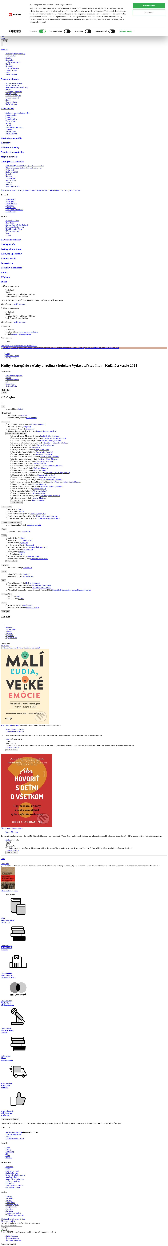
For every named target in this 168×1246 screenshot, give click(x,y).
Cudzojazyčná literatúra (12, 161)
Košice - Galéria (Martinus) (49, 457)
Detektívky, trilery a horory (15, 54)
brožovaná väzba (32, 608)
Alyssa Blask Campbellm (41, 585)
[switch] (67, 31)
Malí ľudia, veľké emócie (10, 725)
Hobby (8, 100)
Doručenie (9, 1167)
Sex (6, 382)
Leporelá (8, 129)
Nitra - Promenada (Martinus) (51, 480)
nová (20, 509)
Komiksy (8, 58)
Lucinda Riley (10, 212)
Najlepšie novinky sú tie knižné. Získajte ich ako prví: (20, 1223)
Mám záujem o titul (12, 186)
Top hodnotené (10, 629)
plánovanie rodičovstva (39, 559)
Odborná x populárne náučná (11, 522)
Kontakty (8, 1196)
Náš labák (9, 1211)
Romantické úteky (12, 221)
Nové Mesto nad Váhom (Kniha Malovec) (66, 482)
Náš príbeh (9, 1199)
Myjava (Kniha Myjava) (46, 475)
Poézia (7, 72)
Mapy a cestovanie (9, 157)
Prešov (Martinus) (39, 489)
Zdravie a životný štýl (13, 96)
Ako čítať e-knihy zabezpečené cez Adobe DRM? (19, 346)
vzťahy (22, 552)
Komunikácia (10, 384)
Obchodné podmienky (13, 1240)
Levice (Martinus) (39, 463)
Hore (3, 859)
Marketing (9, 1209)
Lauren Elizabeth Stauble (41, 588)
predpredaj (27, 427)
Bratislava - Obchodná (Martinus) (56, 443)
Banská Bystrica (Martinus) (49, 436)
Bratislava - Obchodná (13, 1132)
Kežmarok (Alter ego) (44, 454)
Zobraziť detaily (125, 31)
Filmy (3, 38)
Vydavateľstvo (6, 594)
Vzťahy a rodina (11, 94)
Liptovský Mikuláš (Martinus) (52, 466)
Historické (9, 66)
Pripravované (10, 178)
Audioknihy (9, 1152)
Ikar (18, 596)
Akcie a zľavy (10, 180)
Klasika (8, 64)
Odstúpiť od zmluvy (12, 1187)
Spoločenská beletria (12, 62)
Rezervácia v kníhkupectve (15, 1175)
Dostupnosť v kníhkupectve (16, 433)
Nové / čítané (6, 507)
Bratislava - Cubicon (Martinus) (54, 438)
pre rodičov (27, 568)
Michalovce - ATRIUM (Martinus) (57, 473)
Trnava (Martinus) (39, 493)
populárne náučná (34, 525)
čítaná (22, 511)
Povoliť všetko (149, 6)
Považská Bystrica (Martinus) (51, 486)
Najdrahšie (9, 634)
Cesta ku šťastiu (11, 386)
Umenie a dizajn (11, 102)
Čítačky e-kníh (8, 244)
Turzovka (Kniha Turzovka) (50, 496)
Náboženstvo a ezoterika (12, 152)
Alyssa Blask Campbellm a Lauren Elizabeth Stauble (71, 590)
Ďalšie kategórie (11, 74)
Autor (3, 580)
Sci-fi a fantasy (10, 56)
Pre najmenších (10, 115)
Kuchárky (6, 143)
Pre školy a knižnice (12, 1181)
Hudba (4, 272)
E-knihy (8, 1150)
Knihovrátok (10, 1203)
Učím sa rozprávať (12, 231)
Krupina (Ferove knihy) (45, 461)
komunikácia (28, 549)
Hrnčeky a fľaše (8, 258)
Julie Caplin (9, 201)
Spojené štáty (28, 576)
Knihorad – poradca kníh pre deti (17, 113)
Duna (7, 233)
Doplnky (4, 41)
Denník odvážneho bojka (14, 227)
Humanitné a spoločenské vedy (16, 87)
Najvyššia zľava (11, 638)
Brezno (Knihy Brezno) (45, 445)
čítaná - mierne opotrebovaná (46, 516)
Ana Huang (9, 206)
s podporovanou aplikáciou (28, 332)
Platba (7, 1169)
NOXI (21, 599)
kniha (20, 409)
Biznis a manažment (12, 85)
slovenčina (26, 531)
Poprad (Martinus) (39, 484)
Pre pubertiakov (11, 119)
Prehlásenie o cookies (13, 1213)
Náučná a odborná (10, 79)
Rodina (8, 378)
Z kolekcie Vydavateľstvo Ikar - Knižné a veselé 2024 (20, 648)
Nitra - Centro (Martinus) (47, 477)
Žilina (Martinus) (38, 500)
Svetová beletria (11, 70)
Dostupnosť (5, 422)
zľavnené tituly (31, 418)
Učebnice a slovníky (10, 147)
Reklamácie (9, 1183)
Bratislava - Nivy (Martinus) (50, 441)
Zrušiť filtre (5, 646)
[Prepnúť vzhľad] (2, 44)
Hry (2, 36)
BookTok (8, 184)
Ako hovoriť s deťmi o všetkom (12, 828)
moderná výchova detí (38, 547)
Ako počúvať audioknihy (14, 1179)
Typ (3, 406)
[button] (86, 743)
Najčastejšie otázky (12, 1173)
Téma (4, 535)
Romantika (9, 60)
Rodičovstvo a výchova (14, 376)
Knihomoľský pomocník (14, 1185)
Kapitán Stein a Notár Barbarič (16, 225)
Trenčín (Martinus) (40, 491)
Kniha (7, 739)
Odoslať (4, 1228)
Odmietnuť (149, 12)
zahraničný (25, 574)
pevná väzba (27, 605)
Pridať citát (5, 864)
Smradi (8, 235)
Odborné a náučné (12, 356)
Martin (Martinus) (39, 470)
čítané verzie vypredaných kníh (49, 518)
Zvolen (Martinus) (39, 498)
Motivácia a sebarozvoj (13, 83)
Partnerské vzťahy (12, 380)
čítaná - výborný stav (37, 514)
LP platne (5, 277)
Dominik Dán (10, 199)
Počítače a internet (12, 98)
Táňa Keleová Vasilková (14, 210)
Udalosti (8, 1136)
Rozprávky (9, 125)
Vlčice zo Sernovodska (9, 891)
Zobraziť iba (6, 413)
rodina (21, 538)
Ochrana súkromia (12, 1238)
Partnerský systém (12, 1205)
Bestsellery (9, 174)
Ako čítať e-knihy (11, 1177)
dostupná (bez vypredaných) (46, 431)
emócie (22, 554)
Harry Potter (9, 223)
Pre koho (5, 565)
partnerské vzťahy (33, 556)
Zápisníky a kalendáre (11, 268)
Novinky (8, 176)
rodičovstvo (27, 540)
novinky (24, 415)
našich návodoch (20, 304)
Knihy (7, 354)
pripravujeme (29, 429)
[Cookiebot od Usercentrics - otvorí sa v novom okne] (15, 31)
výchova (24, 543)
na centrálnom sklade (38, 424)
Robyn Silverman (33, 583)
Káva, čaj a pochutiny (11, 254)
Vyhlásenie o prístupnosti (14, 1215)
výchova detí (29, 545)
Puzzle (4, 282)
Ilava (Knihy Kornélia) (44, 452)
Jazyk (4, 529)
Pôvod (4, 572)
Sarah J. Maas (10, 208)
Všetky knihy (10, 170)
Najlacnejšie (9, 636)
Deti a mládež (7, 108)
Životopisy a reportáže (13, 92)
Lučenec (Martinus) (41, 468)
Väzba (4, 603)
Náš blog (8, 1201)
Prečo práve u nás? (12, 1171)
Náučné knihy (10, 131)
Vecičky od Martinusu (11, 249)
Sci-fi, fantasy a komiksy (14, 127)
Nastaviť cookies (11, 1236)
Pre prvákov (9, 117)
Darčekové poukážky (11, 240)
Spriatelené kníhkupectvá (14, 1138)
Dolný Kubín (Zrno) (42, 450)
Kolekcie (8, 182)
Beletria (4, 49)
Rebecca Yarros (11, 204)
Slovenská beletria (12, 68)
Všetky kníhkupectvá (13, 1134)
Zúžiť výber (5, 612)
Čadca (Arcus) (35, 447)
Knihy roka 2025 (11, 172)
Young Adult (10, 121)
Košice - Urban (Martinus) (48, 459)
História (8, 90)
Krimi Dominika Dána (13, 229)
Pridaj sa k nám (11, 1207)
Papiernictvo (7, 263)
